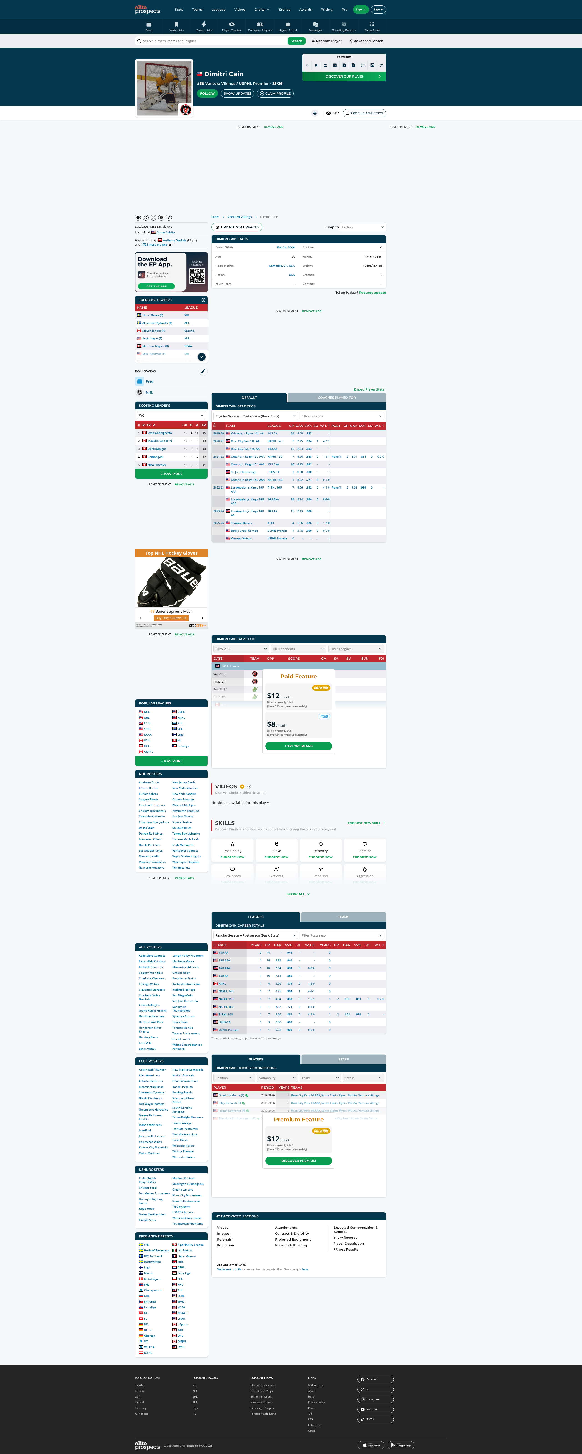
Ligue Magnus (187, 1256)
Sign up (361, 9)
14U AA (272, 433)
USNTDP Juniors (182, 1212)
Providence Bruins (184, 978)
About (311, 1391)
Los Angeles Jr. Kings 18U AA (247, 513)
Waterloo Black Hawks (186, 1218)
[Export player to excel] (344, 65)
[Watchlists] (316, 65)
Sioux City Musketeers (187, 1195)
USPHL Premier (253, 83)
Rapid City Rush (182, 1087)
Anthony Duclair (174, 240)
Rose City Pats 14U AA (245, 441)
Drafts (259, 10)
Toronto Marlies (182, 1028)
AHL (187, 323)
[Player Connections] (325, 65)
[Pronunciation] (306, 65)
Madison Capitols (183, 1178)
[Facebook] (138, 218)
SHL (187, 315)
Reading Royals (182, 1092)
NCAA (188, 346)
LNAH (181, 1319)
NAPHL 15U (275, 457)
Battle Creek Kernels (244, 531)
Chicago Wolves (149, 984)
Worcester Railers (183, 1157)
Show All (296, 894)
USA (292, 274)
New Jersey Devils (183, 782)
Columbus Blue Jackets (154, 822)
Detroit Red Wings (151, 833)
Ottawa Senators (183, 799)
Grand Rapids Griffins (153, 1011)
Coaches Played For (337, 398)
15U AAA (273, 464)
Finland (139, 1402)
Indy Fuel (145, 1130)
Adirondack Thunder (152, 1070)
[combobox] (220, 40)
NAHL (181, 717)
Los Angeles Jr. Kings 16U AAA (247, 490)
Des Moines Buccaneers (154, 1193)
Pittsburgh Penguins (185, 811)
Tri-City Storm (181, 1206)
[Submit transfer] (381, 65)
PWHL (181, 1347)
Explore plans (299, 746)
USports (183, 1324)
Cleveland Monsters (152, 990)
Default (249, 398)
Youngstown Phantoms (187, 1224)
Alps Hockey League (191, 1245)
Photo (311, 1408)
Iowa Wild (145, 1043)
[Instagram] (153, 218)
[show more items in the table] (202, 357)
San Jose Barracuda (185, 1001)
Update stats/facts (240, 227)
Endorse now (233, 857)
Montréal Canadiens (152, 862)
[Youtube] (161, 218)
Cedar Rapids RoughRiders (147, 1180)
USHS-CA (273, 472)
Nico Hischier (157, 465)
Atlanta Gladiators (151, 1081)
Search (296, 41)
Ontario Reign (181, 973)
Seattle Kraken (182, 822)
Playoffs (337, 457)
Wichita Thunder (183, 1151)
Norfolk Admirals (183, 1075)
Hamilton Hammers (151, 1016)
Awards (305, 10)
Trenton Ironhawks (185, 1129)
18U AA (272, 511)
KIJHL (271, 523)
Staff (344, 1059)
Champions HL (153, 1290)
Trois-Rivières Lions (185, 1134)
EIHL (181, 1262)
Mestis (148, 1273)
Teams (197, 10)
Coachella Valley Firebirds (149, 997)
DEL (146, 1324)
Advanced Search (368, 41)
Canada (139, 1391)
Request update (372, 293)
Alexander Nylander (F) (157, 323)
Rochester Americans (186, 984)
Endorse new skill (364, 823)
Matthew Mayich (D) (155, 346)
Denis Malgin (157, 449)
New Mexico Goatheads (187, 1070)
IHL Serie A (185, 1250)
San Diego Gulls (182, 995)
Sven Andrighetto (160, 433)
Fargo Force (146, 1209)
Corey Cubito (166, 232)
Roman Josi (155, 457)
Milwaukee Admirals (185, 967)
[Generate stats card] (334, 65)
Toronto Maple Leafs (185, 839)
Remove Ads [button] (425, 126)
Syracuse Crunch (183, 1016)
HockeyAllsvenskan (156, 1250)
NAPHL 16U (275, 480)
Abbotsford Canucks (152, 956)
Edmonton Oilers (150, 839)
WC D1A (149, 1347)
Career (312, 1431)
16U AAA (273, 499)
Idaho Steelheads (150, 1125)
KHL (187, 338)
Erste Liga (184, 1273)
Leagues (218, 10)
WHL (147, 740)
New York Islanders (185, 788)
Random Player (329, 41)
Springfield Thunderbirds (181, 1009)
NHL (147, 712)
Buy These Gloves (169, 618)
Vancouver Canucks (185, 850)
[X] (146, 218)
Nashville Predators (151, 868)
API (310, 1414)
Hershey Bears (148, 1037)
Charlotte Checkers (151, 978)
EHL (146, 1284)
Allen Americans (149, 1075)
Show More (171, 474)
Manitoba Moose (183, 961)
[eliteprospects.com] (147, 9)
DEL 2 (148, 1330)
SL (145, 1319)
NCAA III (183, 1313)
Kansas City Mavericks (153, 1147)
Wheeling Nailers (183, 1146)
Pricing (327, 10)
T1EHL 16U (275, 487)
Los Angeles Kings (151, 850)
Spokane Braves (241, 523)
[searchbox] (220, 40)
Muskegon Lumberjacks (188, 1184)
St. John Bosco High (243, 472)
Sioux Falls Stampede (186, 1201)
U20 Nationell (153, 1256)
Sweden (140, 1385)
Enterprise (314, 1425)
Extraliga (183, 746)
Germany (141, 1408)
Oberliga (149, 1336)
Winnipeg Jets (181, 868)
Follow (207, 93)
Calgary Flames (148, 799)
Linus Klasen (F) (152, 315)
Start (215, 217)
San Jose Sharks (182, 816)
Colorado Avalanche (152, 816)
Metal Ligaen (152, 1279)
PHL (180, 1279)
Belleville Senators (151, 967)
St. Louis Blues (181, 828)
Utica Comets (181, 1039)
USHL (181, 712)
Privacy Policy (316, 1402)
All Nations (141, 1414)
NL (179, 740)
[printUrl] (315, 113)
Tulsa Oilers (180, 1140)
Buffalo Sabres (148, 794)
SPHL (147, 729)
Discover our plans (344, 76)
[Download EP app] (171, 272)
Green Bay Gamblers (152, 1214)
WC (146, 1341)
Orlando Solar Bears (185, 1081)
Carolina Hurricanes (152, 805)
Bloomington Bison (151, 1087)
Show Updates (237, 93)
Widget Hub (315, 1385)
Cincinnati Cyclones (152, 1092)
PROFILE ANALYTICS (366, 113)
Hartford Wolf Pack (151, 1022)
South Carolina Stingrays (182, 1109)
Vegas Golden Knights (186, 856)
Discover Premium (298, 1161)
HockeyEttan (152, 1262)
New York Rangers (184, 794)
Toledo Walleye (182, 1123)
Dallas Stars (146, 828)
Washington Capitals (185, 862)
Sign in (378, 9)
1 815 (335, 113)
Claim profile (278, 93)
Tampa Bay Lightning (186, 833)
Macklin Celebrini (160, 441)
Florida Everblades (150, 1098)
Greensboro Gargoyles (153, 1109)
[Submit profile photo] (372, 65)
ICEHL (148, 1353)
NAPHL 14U (275, 441)
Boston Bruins (148, 788)
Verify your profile (229, 1269)
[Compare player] (362, 65)
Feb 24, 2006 (286, 247)
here (305, 1269)
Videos (240, 10)
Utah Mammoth (182, 845)
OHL (147, 746)
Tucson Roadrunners (186, 1033)
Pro (344, 10)
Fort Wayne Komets (151, 1104)
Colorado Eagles (149, 1005)
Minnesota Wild (149, 856)
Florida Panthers (149, 845)
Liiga (181, 735)
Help (311, 1397)
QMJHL (148, 752)
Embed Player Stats (369, 389)
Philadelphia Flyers (184, 805)
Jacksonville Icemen (152, 1136)
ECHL (147, 723)
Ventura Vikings (220, 83)
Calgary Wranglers (151, 973)
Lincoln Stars (147, 1220)
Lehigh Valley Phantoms (188, 956)
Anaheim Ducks (149, 782)
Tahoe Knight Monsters (187, 1117)
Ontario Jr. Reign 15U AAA (248, 457)
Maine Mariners (149, 1153)
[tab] (249, 397)
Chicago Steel (148, 1188)
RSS (310, 1419)
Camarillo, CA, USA (282, 265)
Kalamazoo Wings (150, 1142)
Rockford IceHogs (183, 990)
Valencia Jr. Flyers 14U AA (247, 433)
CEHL (181, 1267)
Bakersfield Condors (152, 961)
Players (256, 1059)
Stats (179, 10)
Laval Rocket (147, 1048)
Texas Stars (180, 1022)
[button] (372, 26)
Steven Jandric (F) (153, 331)
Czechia (189, 331)
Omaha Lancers (182, 1189)
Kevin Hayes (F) (152, 338)
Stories (284, 10)
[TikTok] (169, 218)
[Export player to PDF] (353, 65)
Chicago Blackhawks (152, 811)
